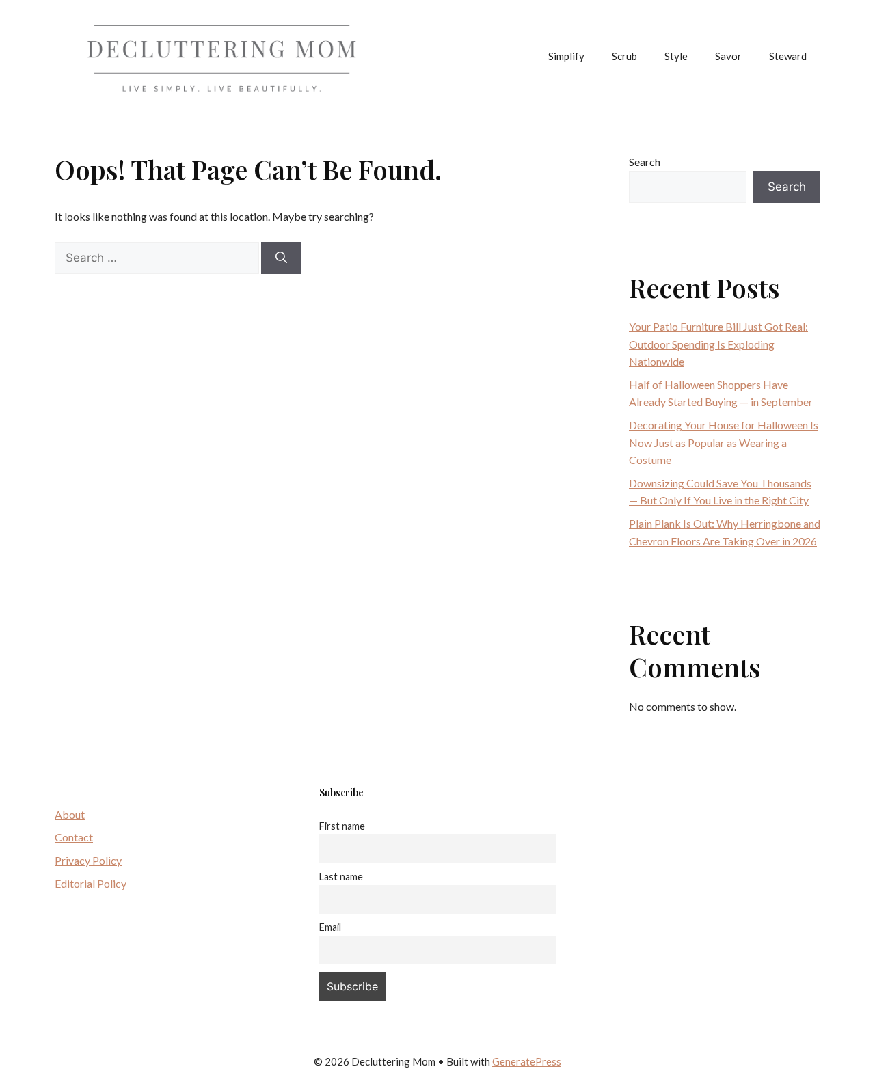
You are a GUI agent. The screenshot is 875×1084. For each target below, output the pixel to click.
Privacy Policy (88, 860)
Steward (788, 56)
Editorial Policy (90, 883)
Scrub (624, 56)
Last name (341, 876)
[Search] (281, 258)
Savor (728, 56)
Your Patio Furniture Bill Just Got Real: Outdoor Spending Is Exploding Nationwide (718, 344)
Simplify (566, 56)
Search (644, 161)
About (70, 814)
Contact (74, 836)
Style (676, 56)
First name (342, 826)
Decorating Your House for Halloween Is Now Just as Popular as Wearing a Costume (723, 442)
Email (330, 927)
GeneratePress (526, 1061)
